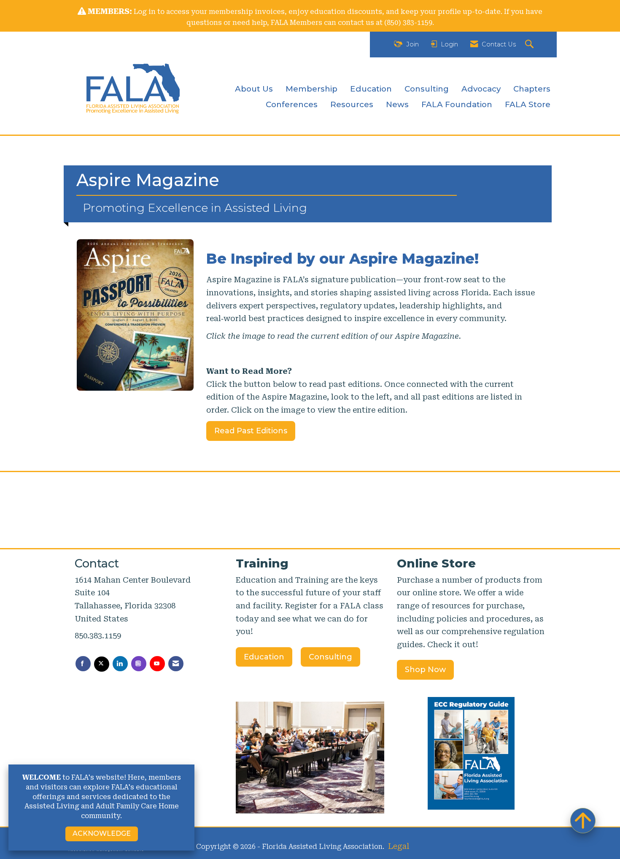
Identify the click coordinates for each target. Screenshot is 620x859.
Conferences (292, 104)
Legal (398, 846)
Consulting (426, 89)
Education (371, 89)
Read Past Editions (250, 430)
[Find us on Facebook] (83, 663)
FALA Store (527, 104)
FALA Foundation (456, 104)
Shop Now (425, 669)
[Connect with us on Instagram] (138, 663)
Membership (311, 89)
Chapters (531, 89)
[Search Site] (530, 44)
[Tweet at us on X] (101, 664)
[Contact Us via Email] (175, 663)
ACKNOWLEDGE (102, 833)
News (397, 104)
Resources (351, 104)
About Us (254, 89)
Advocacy (481, 89)
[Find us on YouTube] (157, 663)
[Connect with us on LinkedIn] (120, 663)
